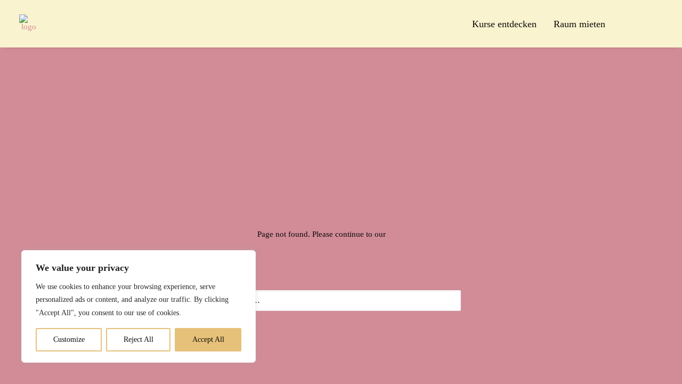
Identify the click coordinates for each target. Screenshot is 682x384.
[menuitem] (504, 23)
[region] (138, 306)
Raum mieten (579, 24)
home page (406, 234)
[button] (625, 23)
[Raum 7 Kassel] (28, 23)
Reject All (138, 339)
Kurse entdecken (504, 24)
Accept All (208, 339)
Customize (69, 339)
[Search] (341, 300)
